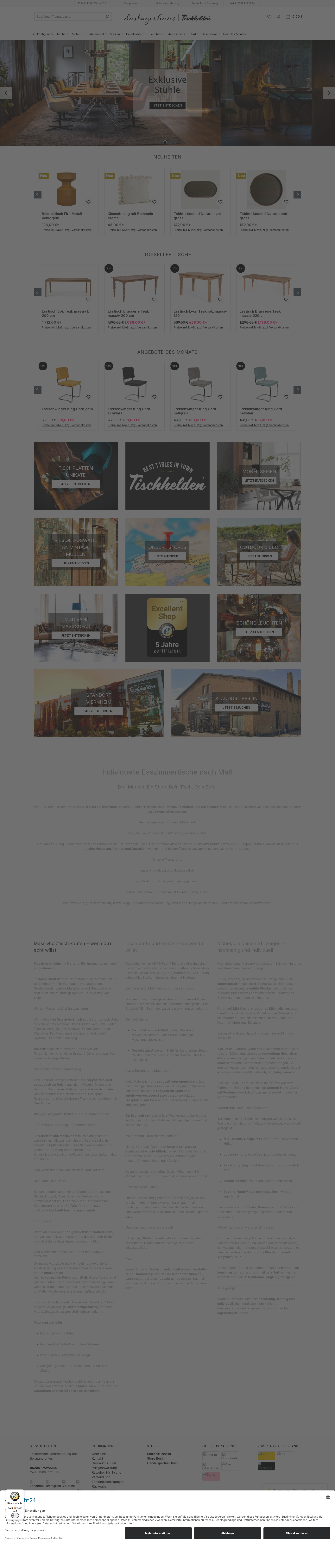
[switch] (15, 1515)
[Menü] (21, 1491)
